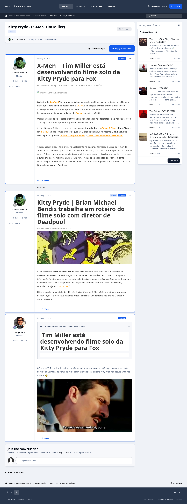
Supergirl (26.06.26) (158, 88)
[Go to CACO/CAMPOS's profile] (9, 39)
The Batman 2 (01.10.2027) (162, 111)
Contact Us (11, 499)
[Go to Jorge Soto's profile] (20, 323)
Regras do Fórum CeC (152, 25)
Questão (152, 81)
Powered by (169, 499)
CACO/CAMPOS (18, 39)
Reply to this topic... (29, 460)
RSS (30, 499)
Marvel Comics (51, 39)
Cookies (21, 499)
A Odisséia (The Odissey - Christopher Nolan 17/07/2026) (164, 135)
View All (173, 160)
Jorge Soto (20, 332)
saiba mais (64, 286)
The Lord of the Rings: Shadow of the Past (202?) (164, 40)
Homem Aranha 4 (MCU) (161, 64)
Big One (152, 58)
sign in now (64, 452)
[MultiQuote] (37, 181)
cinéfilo (152, 104)
